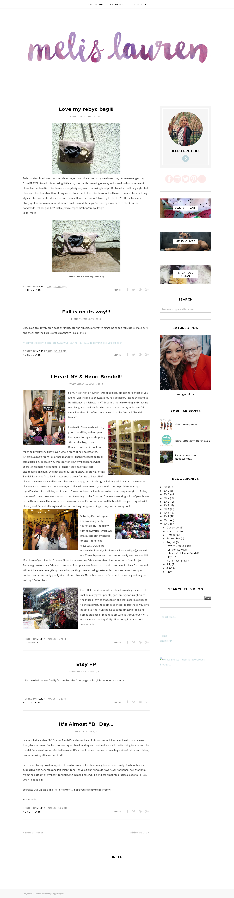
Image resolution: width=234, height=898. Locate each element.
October (171, 535)
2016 (166, 501)
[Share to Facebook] (127, 289)
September (173, 538)
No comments (32, 290)
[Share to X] (134, 289)
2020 (167, 487)
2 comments (30, 642)
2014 (166, 509)
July (169, 564)
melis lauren (36, 894)
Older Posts (138, 832)
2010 (166, 523)
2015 (166, 505)
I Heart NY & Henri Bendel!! (86, 376)
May (169, 571)
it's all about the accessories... (185, 457)
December (173, 527)
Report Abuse (168, 617)
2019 (166, 490)
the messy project (187, 424)
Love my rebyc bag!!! (86, 109)
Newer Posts (34, 832)
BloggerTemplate (57, 894)
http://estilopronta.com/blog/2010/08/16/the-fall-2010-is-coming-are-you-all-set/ (72, 342)
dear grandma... (186, 394)
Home (163, 635)
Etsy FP (86, 664)
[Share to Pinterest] (140, 289)
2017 (166, 498)
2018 (166, 494)
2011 (166, 520)
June (169, 568)
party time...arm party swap (192, 440)
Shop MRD (166, 640)
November (173, 531)
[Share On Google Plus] (146, 289)
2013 (166, 512)
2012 (166, 516)
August (171, 542)
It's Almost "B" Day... (86, 724)
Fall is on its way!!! (86, 312)
